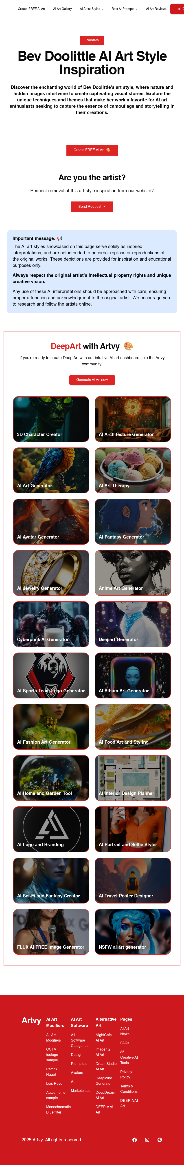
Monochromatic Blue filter (58, 1109)
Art (73, 1082)
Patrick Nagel (51, 1072)
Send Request (92, 207)
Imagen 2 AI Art (103, 1052)
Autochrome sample (56, 1095)
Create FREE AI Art (31, 9)
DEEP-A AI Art (104, 1109)
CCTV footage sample (52, 1055)
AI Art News (124, 1031)
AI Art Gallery (62, 9)
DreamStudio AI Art (106, 1066)
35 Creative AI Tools (129, 1058)
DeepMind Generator (104, 1081)
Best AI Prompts (123, 9)
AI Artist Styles (90, 9)
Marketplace (80, 1091)
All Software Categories (79, 1040)
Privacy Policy (126, 1074)
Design (76, 1055)
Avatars (77, 1073)
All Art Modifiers (53, 1037)
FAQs (124, 1043)
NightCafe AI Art (104, 1037)
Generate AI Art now (92, 380)
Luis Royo (54, 1084)
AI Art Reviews (156, 9)
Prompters (79, 1064)
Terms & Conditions (129, 1089)
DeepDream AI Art (105, 1095)
